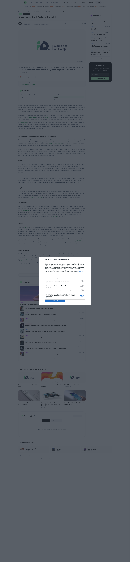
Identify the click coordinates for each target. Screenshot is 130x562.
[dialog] (65, 281)
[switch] (82, 281)
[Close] (88, 259)
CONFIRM (55, 300)
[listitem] (65, 278)
